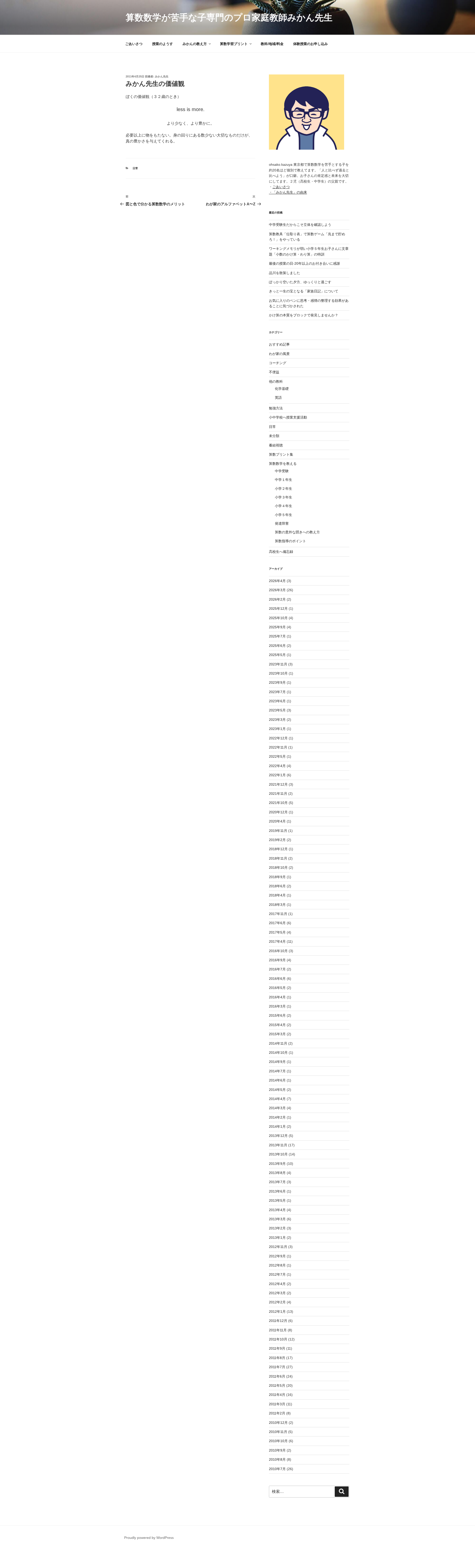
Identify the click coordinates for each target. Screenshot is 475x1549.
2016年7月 (277, 969)
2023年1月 (277, 729)
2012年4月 (277, 1284)
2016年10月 (278, 951)
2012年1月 (277, 1312)
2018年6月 (277, 886)
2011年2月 (277, 1413)
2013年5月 (277, 1200)
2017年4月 (277, 941)
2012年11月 (278, 1247)
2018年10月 (278, 867)
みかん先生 (161, 76)
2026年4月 (277, 581)
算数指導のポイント (290, 541)
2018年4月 (277, 895)
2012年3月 (277, 1293)
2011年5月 (277, 1385)
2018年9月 (277, 877)
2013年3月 (277, 1219)
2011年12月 (278, 1321)
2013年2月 (277, 1228)
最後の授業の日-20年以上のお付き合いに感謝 (304, 263)
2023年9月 (277, 682)
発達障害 (282, 523)
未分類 (274, 436)
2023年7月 (277, 692)
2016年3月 (277, 1006)
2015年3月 (277, 1034)
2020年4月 (277, 821)
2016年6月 (277, 979)
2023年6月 (277, 701)
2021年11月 (278, 794)
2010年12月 (278, 1423)
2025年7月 (277, 636)
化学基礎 (282, 389)
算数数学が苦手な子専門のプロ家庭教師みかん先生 (229, 17)
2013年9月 (277, 1164)
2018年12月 (278, 849)
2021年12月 (278, 784)
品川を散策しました (284, 273)
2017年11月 (278, 914)
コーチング (277, 363)
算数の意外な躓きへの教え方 (297, 532)
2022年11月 (278, 747)
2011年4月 (277, 1395)
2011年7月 (277, 1367)
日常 (135, 168)
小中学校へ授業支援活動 (288, 417)
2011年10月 (278, 1339)
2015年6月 (277, 1015)
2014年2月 (277, 1117)
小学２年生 (283, 489)
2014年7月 (277, 1071)
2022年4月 (277, 766)
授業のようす (162, 44)
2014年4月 (277, 1099)
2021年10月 (278, 803)
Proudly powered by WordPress (149, 1538)
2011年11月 (278, 1330)
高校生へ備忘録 (281, 552)
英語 (278, 397)
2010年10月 (278, 1441)
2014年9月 (277, 1062)
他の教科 (276, 381)
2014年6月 (277, 1080)
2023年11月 (278, 664)
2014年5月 (277, 1090)
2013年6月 (277, 1191)
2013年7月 (277, 1182)
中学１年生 (283, 480)
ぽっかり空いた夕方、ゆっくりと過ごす (300, 282)
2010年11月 (278, 1432)
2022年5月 (277, 756)
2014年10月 (278, 1053)
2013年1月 (277, 1238)
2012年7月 (277, 1274)
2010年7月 (277, 1469)
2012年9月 (277, 1256)
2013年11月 (278, 1145)
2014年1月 (277, 1126)
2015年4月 (277, 1025)
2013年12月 (278, 1136)
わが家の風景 (279, 354)
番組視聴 (276, 445)
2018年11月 (278, 858)
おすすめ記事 (279, 344)
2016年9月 (277, 960)
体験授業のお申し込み (310, 44)
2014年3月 (277, 1108)
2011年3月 (277, 1404)
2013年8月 (277, 1173)
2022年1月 (277, 775)
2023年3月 (277, 720)
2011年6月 (277, 1376)
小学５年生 (283, 515)
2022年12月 (278, 738)
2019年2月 (277, 840)
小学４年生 (283, 506)
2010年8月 (277, 1459)
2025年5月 (277, 655)
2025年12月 (278, 608)
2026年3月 (277, 590)
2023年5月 (277, 710)
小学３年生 (283, 497)
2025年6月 (277, 646)
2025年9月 (277, 627)
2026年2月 (277, 599)
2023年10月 (278, 673)
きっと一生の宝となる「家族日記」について (303, 291)
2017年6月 (277, 923)
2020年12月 (278, 812)
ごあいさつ (133, 44)
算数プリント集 (281, 454)
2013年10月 (278, 1154)
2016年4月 (277, 997)
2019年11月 (278, 831)
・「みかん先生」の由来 (288, 192)
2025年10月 (278, 618)
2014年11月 (278, 1043)
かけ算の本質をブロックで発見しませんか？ (303, 315)
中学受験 (282, 471)
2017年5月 (277, 932)
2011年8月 (277, 1358)
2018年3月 (277, 905)
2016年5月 (277, 988)
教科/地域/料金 (272, 44)
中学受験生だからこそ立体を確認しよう (300, 225)
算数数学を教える (283, 464)
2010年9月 (277, 1450)
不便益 (274, 372)
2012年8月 (277, 1265)
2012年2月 (277, 1302)
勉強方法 (276, 408)
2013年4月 (277, 1210)
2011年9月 (277, 1348)
